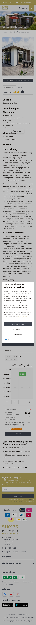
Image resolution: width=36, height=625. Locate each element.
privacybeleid (22, 317)
